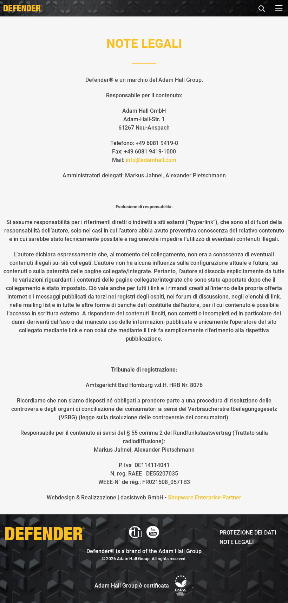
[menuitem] (263, 7)
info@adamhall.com (151, 160)
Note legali (237, 542)
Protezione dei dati (248, 532)
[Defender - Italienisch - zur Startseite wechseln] (22, 8)
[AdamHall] (135, 532)
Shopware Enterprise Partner (204, 497)
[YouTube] (152, 532)
